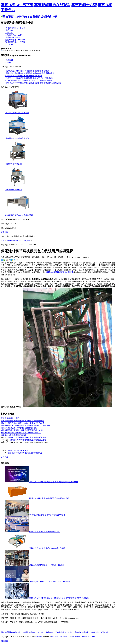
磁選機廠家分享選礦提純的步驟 (13, 435)
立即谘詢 (4, 232)
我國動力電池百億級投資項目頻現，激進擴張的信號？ (22, 423)
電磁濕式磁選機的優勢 (10, 418)
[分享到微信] (4, 260)
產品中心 (49, 632)
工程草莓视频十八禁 (63, 632)
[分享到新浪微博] (7, 260)
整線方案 (95, 632)
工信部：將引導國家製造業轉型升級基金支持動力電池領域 (29, 78)
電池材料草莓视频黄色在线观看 (28, 437)
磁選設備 (38, 637)
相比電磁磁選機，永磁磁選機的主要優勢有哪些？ (21, 433)
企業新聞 (9, 60)
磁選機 (43, 437)
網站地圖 (105, 632)
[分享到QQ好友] (10, 260)
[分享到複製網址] (17, 260)
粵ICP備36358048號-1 (59, 637)
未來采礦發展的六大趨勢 (18, 450)
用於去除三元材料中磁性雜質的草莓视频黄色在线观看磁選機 (29, 73)
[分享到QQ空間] (12, 260)
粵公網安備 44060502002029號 (83, 637)
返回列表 (4, 457)
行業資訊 (9, 62)
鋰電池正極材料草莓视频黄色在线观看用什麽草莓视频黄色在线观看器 (33, 83)
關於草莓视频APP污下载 (11, 632)
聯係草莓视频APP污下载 (33, 632)
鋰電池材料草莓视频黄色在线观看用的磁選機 (23, 76)
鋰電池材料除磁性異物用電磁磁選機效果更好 (19, 428)
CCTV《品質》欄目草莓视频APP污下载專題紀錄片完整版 (28, 80)
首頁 (3, 241)
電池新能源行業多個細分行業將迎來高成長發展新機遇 (27, 71)
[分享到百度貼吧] (15, 260)
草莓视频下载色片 (13, 241)
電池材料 (11, 437)
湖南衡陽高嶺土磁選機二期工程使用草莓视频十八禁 (22, 430)
